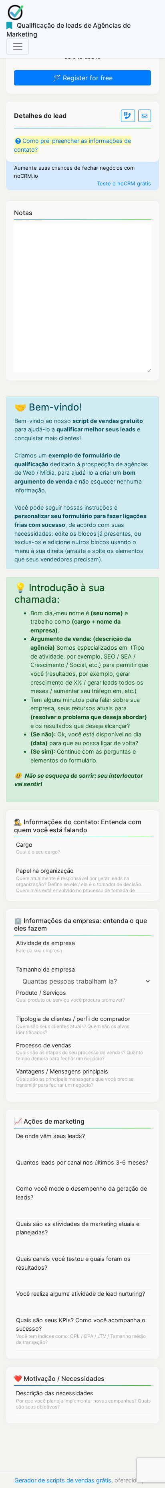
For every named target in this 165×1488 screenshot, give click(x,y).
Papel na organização (45, 870)
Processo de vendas (43, 1045)
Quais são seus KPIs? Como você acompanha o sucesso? (80, 1324)
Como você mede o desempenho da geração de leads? (81, 1193)
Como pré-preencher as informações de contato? (72, 145)
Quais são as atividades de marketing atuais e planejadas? (77, 1228)
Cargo (24, 844)
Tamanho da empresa (45, 969)
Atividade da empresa (45, 942)
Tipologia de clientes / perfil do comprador (73, 1018)
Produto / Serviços (41, 992)
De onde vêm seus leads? (50, 1135)
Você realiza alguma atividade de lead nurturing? (80, 1293)
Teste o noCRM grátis (124, 183)
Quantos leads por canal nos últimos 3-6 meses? (82, 1162)
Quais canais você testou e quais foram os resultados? (73, 1263)
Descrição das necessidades (54, 1393)
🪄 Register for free (83, 78)
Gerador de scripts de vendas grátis (62, 1480)
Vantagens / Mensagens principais (62, 1071)
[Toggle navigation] (17, 47)
